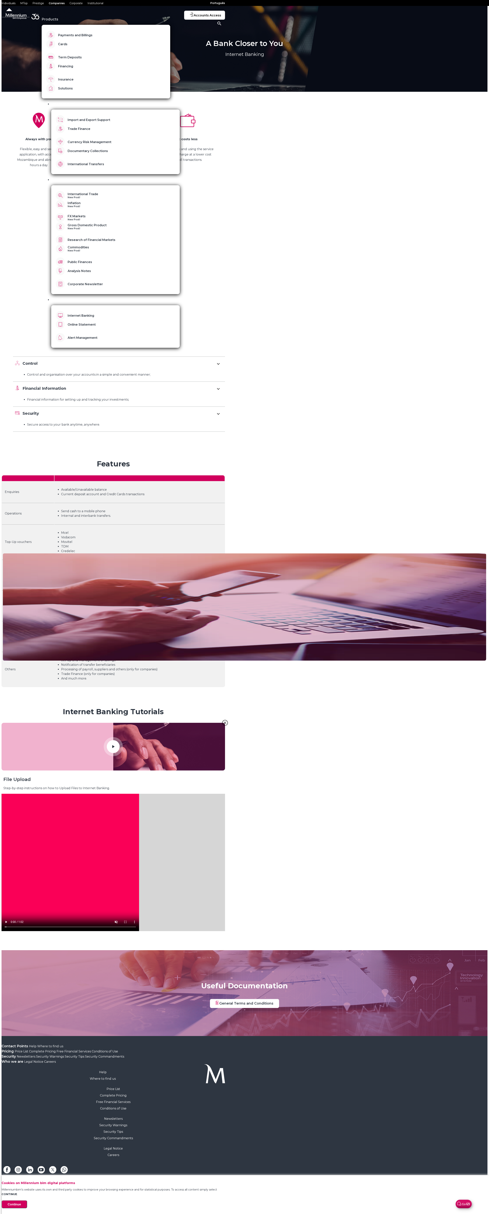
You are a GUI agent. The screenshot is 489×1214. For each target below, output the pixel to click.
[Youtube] (41, 1172)
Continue (14, 1204)
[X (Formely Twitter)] (53, 1172)
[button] (119, 363)
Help (33, 1046)
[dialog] (113, 862)
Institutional (95, 3)
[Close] (225, 723)
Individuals (8, 3)
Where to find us (50, 1046)
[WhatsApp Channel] (64, 1172)
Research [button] (59, 180)
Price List (22, 1051)
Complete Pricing (43, 1051)
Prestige (38, 3)
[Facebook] (7, 1172)
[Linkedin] (30, 1172)
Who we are (13, 1061)
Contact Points (15, 1046)
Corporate (76, 3)
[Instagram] (18, 1172)
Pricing (8, 1051)
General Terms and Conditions (245, 1003)
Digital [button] (57, 300)
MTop (24, 3)
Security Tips (75, 1056)
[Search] (219, 24)
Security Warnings (50, 1056)
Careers (50, 1061)
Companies (57, 3)
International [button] (63, 104)
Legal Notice (34, 1061)
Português (217, 3)
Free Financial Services (74, 1051)
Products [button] (50, 19)
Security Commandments (104, 1056)
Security (9, 1056)
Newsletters (26, 1056)
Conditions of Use (105, 1051)
